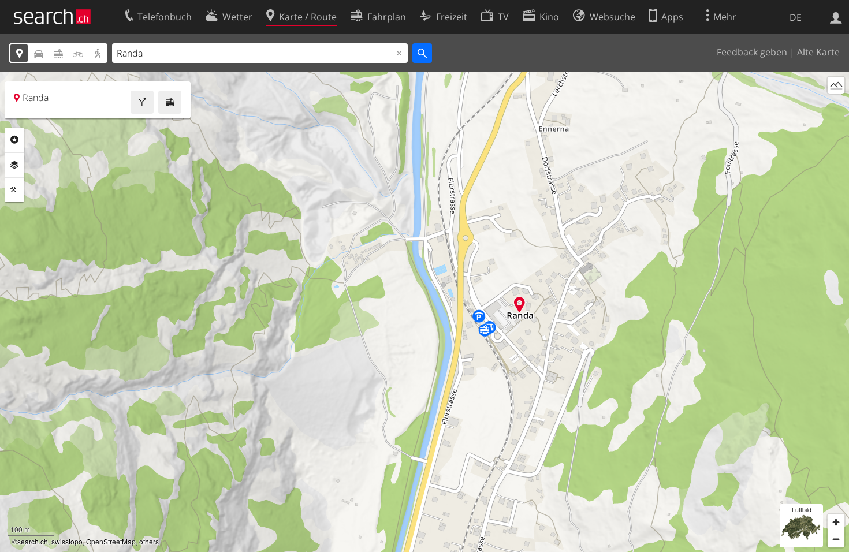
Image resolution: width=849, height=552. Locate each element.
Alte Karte (818, 52)
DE (796, 17)
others (149, 541)
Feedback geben (752, 52)
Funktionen (14, 190)
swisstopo (67, 541)
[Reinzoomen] (836, 522)
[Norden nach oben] (836, 106)
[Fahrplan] (169, 102)
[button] (519, 305)
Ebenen (14, 165)
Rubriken (14, 140)
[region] (424, 312)
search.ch (32, 541)
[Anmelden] (836, 17)
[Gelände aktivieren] (836, 85)
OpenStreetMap (111, 541)
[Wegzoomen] (836, 539)
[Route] (142, 102)
